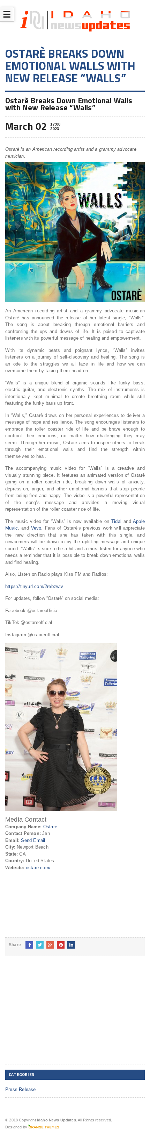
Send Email (33, 840)
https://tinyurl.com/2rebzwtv (34, 586)
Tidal (115, 521)
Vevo (35, 528)
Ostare (50, 826)
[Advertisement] (57, 1015)
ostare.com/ (38, 867)
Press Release (20, 1089)
